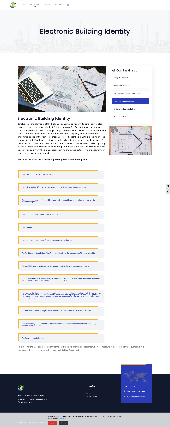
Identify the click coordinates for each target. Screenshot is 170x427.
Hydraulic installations (122, 117)
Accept (52, 423)
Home (24, 5)
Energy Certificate (121, 78)
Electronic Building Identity (124, 101)
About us (89, 393)
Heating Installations (121, 85)
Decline (63, 423)
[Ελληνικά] (67, 5)
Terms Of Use (91, 396)
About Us (47, 5)
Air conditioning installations (124, 109)
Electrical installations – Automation (127, 93)
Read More (62, 419)
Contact (59, 5)
